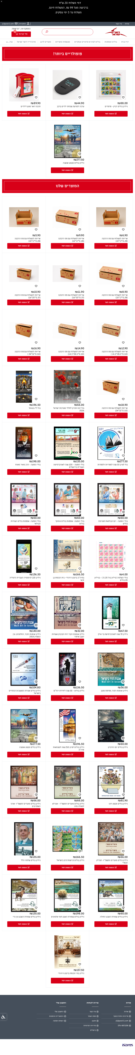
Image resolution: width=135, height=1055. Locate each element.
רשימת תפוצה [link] (58, 1021)
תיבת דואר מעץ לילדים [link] (30, 106)
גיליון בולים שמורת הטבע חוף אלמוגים (67, 917)
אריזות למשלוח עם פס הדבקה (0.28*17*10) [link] (115, 239)
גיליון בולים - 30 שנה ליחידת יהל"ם (69, 691)
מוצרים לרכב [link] (45, 41)
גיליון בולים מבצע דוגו (118, 804)
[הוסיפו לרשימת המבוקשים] (123, 97)
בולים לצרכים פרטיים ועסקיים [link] (87, 41)
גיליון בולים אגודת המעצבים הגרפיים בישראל (24, 692)
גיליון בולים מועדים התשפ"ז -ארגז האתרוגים (25, 805)
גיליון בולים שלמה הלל (30, 860)
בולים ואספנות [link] (111, 41)
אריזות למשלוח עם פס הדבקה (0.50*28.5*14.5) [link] (71, 352)
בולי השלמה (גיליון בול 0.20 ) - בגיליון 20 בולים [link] (111, 579)
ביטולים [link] (93, 1030)
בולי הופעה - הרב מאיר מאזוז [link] (27, 464)
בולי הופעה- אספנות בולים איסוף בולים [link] (70, 522)
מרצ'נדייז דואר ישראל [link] (26, 41)
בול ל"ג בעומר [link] (34, 408)
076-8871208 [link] (123, 1025)
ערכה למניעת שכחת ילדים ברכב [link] (70, 106)
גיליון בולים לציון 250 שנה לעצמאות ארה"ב (68, 748)
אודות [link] (127, 24)
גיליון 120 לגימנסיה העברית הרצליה (25, 578)
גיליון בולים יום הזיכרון (118, 747)
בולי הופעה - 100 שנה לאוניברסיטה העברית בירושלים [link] (68, 465)
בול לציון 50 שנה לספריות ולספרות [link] (113, 464)
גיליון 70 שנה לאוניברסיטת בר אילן (113, 634)
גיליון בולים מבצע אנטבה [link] (73, 163)
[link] (24, 23)
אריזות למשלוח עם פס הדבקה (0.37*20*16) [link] (71, 296)
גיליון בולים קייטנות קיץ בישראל (70, 860)
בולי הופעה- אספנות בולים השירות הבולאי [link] (25, 522)
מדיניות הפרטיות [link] (89, 1025)
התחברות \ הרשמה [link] (21, 28)
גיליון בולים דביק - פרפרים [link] (116, 106)
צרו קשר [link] (119, 24)
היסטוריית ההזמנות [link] (56, 1016)
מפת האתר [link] (92, 1016)
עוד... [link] (10, 41)
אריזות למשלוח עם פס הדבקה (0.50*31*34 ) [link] (27, 352)
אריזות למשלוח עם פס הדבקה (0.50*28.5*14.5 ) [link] (115, 352)
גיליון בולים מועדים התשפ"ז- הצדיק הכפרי (112, 861)
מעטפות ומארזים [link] (62, 41)
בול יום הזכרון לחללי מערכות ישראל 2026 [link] (68, 409)
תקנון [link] (94, 1021)
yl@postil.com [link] (122, 1021)
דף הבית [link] (125, 41)
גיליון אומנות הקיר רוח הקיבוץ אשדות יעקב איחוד (68, 635)
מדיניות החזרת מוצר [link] (120, 1016)
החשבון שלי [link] (59, 1011)
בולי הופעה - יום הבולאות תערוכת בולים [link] (113, 522)
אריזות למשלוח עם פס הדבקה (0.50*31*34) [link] (115, 409)
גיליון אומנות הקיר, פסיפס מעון (114, 691)
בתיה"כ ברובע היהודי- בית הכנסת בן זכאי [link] (68, 579)
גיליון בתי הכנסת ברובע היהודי (71, 973)
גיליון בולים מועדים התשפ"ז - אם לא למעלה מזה (68, 805)
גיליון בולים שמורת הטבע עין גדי (26, 917)
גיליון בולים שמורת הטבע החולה (114, 917)
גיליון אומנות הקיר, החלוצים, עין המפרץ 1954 (26, 635)
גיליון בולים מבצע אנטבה (29, 747)
